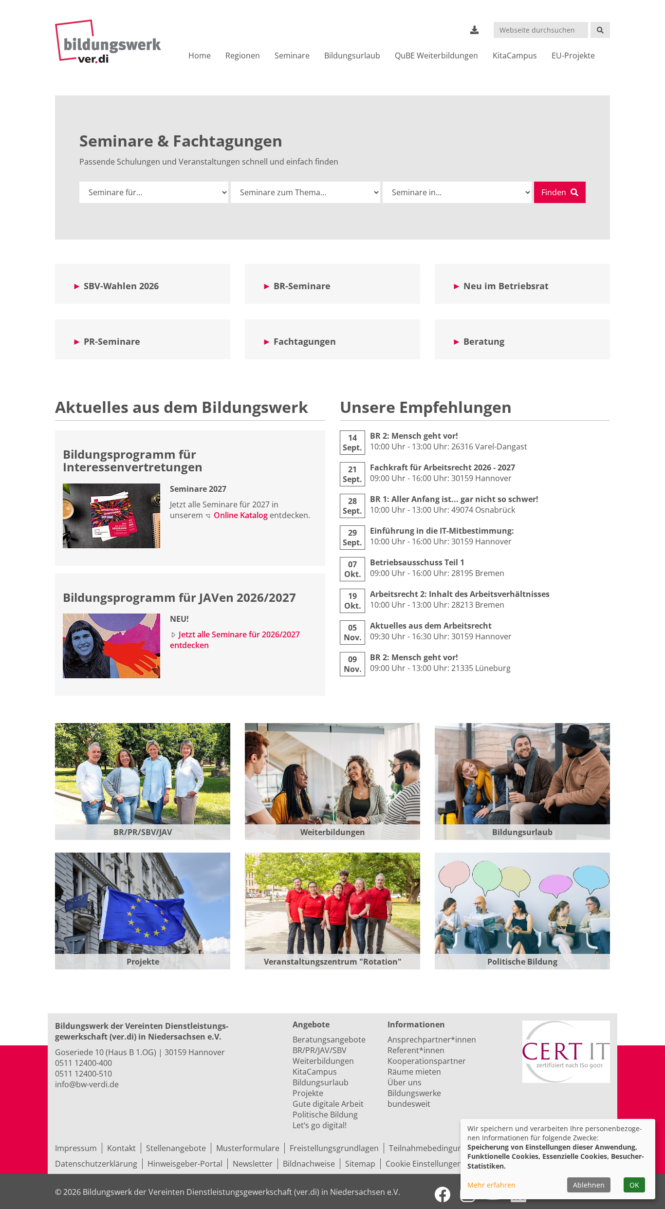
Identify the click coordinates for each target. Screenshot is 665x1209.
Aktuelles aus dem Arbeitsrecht (431, 625)
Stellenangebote (176, 1148)
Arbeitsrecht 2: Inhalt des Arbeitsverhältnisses (460, 594)
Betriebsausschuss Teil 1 (417, 562)
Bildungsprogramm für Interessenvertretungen (133, 460)
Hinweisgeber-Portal (185, 1163)
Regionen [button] (242, 55)
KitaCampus (515, 55)
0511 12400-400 (83, 1063)
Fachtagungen (305, 341)
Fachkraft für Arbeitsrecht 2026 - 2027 (442, 467)
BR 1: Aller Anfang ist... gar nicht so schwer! (454, 499)
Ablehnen (589, 1185)
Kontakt (121, 1148)
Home (199, 55)
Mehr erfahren (491, 1185)
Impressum (76, 1148)
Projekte (143, 961)
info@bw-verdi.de (87, 1084)
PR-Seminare (112, 341)
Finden (554, 192)
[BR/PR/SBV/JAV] (142, 781)
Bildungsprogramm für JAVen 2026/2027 (179, 597)
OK (634, 1185)
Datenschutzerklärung (96, 1163)
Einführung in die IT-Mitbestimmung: (442, 530)
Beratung (483, 341)
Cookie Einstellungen (424, 1163)
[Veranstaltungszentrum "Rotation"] (332, 911)
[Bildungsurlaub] (522, 781)
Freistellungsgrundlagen (334, 1148)
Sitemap (360, 1163)
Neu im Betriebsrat (506, 286)
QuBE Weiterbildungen (436, 55)
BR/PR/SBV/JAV (142, 832)
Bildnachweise (309, 1163)
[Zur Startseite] (112, 41)
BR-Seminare (302, 286)
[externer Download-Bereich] (474, 30)
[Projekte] (142, 911)
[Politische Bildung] (522, 911)
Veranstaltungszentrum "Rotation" (333, 961)
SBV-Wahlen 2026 (121, 286)
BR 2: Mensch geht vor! (414, 435)
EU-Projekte (573, 55)
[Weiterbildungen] (332, 781)
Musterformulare (247, 1148)
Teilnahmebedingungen (432, 1148)
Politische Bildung (522, 961)
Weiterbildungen (332, 832)
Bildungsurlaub (352, 55)
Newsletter (253, 1163)
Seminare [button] (292, 55)
